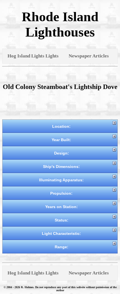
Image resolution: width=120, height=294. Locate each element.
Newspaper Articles (89, 56)
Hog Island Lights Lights (33, 56)
